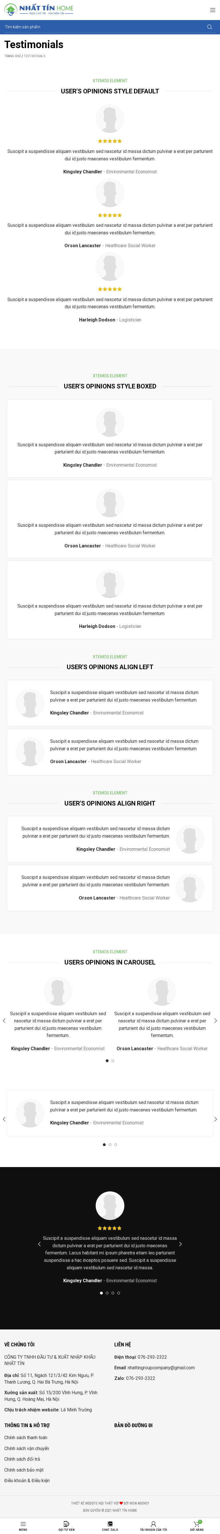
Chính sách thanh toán (25, 1437)
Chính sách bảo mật (24, 1470)
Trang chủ (12, 56)
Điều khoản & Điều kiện (27, 1480)
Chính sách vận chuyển (26, 1448)
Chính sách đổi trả (22, 1459)
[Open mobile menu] (213, 10)
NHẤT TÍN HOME (125, 1511)
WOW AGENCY (139, 1503)
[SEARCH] (210, 27)
